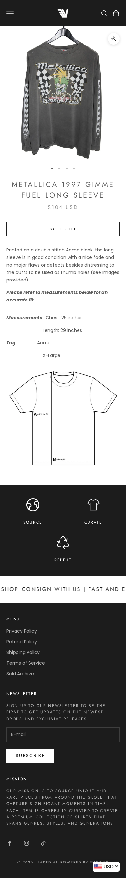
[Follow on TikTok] (43, 843)
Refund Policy (21, 641)
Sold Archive (20, 673)
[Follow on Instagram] (26, 843)
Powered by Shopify (84, 862)
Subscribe (30, 755)
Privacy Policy (21, 631)
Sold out (63, 229)
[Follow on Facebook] (9, 843)
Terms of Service (25, 663)
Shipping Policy (23, 652)
